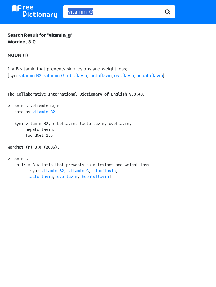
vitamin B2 (30, 75)
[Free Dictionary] (35, 11)
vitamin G (54, 75)
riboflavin (77, 75)
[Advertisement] (108, 230)
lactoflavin (100, 75)
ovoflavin (124, 75)
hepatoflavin (149, 75)
